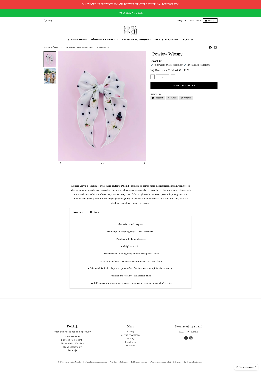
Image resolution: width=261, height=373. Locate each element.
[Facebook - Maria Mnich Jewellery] (210, 47)
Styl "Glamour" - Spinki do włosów (77, 47)
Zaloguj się (181, 20)
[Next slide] (144, 163)
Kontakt (194, 332)
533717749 (184, 332)
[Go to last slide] (60, 163)
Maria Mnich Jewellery (73, 362)
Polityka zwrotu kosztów (119, 362)
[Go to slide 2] (103, 163)
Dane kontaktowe (195, 362)
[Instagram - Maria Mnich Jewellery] (215, 47)
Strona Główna (51, 47)
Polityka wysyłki (179, 362)
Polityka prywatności (139, 362)
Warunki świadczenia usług (160, 362)
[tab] (77, 212)
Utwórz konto (195, 20)
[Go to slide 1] (101, 163)
